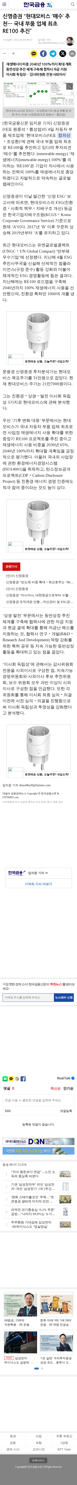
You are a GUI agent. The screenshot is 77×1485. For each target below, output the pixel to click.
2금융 (64, 1442)
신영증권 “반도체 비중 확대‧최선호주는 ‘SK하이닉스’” (40, 582)
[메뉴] (4, 4)
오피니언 (39, 1449)
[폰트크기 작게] (4, 53)
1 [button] (36, 1369)
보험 (39, 1442)
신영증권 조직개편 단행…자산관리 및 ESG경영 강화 (40, 602)
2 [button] (42, 1369)
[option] (38, 1328)
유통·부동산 (64, 1436)
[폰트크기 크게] (13, 53)
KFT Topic (64, 1449)
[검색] (72, 4)
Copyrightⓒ (21, 1466)
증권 (13, 1436)
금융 (13, 1442)
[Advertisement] (38, 835)
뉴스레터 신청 (64, 997)
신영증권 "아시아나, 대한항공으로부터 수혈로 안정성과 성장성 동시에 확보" (40, 595)
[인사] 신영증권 (17, 575)
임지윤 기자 (38, 873)
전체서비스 (38, 1460)
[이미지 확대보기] (69, 86)
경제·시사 (12, 1449)
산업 (39, 1436)
